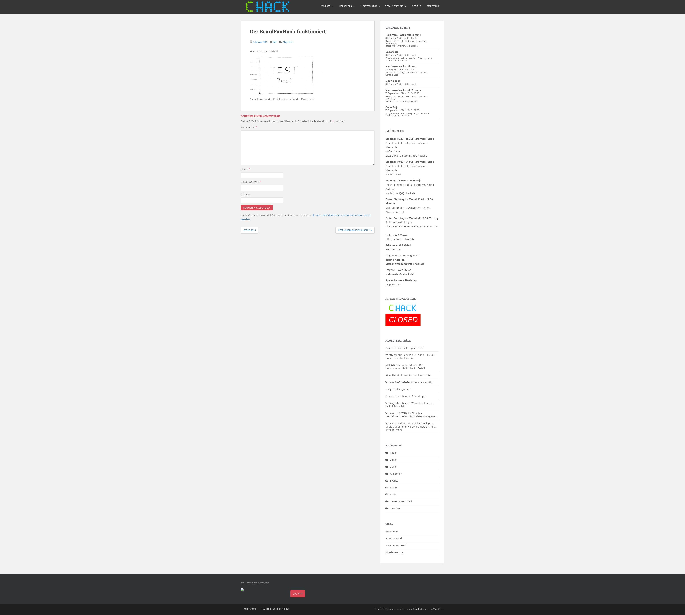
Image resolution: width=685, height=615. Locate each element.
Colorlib (417, 609)
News (393, 494)
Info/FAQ (416, 6)
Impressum (433, 6)
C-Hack (378, 609)
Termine (395, 508)
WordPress (438, 609)
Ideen (393, 487)
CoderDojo (392, 51)
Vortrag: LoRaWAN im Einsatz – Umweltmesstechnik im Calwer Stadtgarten (411, 414)
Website (245, 194)
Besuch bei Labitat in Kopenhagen (406, 396)
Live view (298, 593)
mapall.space (393, 284)
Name (245, 169)
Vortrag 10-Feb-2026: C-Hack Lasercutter (409, 382)
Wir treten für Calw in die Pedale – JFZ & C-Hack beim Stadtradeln (410, 356)
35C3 (393, 466)
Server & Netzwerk (401, 501)
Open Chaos (392, 81)
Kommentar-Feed (395, 545)
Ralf (275, 41)
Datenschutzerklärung (276, 609)
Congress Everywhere (398, 389)
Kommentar (249, 127)
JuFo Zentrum (393, 249)
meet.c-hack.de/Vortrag (424, 226)
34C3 (393, 459)
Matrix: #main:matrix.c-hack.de (404, 264)
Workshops (345, 6)
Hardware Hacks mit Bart (401, 66)
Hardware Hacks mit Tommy (403, 35)
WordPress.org (394, 552)
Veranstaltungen (395, 6)
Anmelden (391, 531)
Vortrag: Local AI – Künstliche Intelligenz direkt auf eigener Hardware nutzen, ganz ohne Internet (410, 426)
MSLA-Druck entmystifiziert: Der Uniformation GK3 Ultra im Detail (405, 366)
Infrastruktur (368, 6)
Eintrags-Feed (393, 538)
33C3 (393, 452)
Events (394, 480)
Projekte (325, 6)
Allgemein (288, 41)
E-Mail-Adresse (251, 182)
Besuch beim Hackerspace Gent (404, 348)
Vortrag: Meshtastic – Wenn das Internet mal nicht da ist (409, 404)
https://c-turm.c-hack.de (399, 239)
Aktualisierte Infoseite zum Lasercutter (408, 375)
